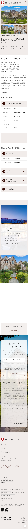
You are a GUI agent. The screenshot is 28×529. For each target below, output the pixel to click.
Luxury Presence (22, 518)
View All (21, 29)
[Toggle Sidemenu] (25, 2)
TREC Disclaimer (5, 495)
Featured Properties (4, 478)
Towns (3, 482)
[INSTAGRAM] (6, 466)
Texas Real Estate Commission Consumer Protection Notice (12, 490)
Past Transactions (7, 480)
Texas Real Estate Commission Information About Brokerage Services (12, 493)
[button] (14, 415)
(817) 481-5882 (6, 500)
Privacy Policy (20, 369)
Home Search (5, 476)
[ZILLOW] (17, 466)
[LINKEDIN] (9, 466)
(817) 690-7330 (18, 423)
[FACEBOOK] (2, 466)
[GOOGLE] (13, 466)
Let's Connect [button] (5, 484)
